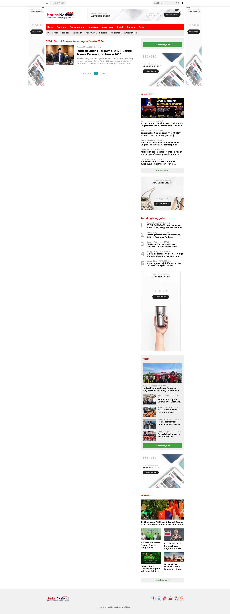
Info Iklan (77, 32)
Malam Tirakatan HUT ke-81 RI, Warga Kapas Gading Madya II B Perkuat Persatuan (165, 255)
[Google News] (176, 598)
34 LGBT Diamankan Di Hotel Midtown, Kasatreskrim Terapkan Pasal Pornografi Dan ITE (170, 410)
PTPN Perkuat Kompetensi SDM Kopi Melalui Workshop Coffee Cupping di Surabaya (162, 153)
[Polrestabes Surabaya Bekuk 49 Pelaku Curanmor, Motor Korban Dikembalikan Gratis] (149, 436)
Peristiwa (61, 27)
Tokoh (142, 27)
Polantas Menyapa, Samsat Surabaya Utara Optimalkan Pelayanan (170, 423)
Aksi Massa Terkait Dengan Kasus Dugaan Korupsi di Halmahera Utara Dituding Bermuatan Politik (174, 546)
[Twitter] (159, 598)
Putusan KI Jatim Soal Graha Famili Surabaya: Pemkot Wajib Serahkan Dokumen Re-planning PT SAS (158, 162)
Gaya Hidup (108, 27)
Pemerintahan (77, 27)
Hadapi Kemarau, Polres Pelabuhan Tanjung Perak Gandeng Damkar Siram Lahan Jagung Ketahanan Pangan (162, 389)
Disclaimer (52, 32)
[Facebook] (153, 598)
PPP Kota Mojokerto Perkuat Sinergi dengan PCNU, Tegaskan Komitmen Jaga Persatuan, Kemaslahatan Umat (150, 545)
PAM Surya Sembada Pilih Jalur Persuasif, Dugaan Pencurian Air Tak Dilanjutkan (161, 143)
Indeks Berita (58, 3)
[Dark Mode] (183, 3)
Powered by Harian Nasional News (115, 607)
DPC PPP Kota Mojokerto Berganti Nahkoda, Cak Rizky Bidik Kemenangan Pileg (150, 568)
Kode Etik (115, 32)
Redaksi (65, 32)
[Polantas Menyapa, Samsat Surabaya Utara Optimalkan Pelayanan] (149, 424)
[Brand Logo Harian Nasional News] (60, 15)
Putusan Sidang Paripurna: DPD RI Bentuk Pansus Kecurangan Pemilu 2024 (104, 52)
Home (50, 27)
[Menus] (47, 3)
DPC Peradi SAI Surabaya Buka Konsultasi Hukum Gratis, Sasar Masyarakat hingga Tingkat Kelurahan (162, 245)
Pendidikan (92, 27)
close (42, 7)
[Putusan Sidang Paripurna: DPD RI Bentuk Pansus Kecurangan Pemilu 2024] (60, 55)
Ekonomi (131, 27)
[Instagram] (165, 598)
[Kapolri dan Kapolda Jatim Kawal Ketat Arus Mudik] (149, 399)
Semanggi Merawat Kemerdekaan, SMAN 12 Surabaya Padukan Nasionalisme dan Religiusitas (164, 236)
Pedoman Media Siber (96, 32)
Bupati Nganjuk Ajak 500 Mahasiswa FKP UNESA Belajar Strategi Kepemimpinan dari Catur (164, 264)
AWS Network (130, 32)
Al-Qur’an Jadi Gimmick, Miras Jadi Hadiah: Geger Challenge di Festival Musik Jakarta (162, 124)
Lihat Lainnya (161, 170)
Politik (120, 27)
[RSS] (182, 598)
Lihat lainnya (161, 44)
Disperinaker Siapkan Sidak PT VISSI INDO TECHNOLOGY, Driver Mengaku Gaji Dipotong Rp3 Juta (161, 134)
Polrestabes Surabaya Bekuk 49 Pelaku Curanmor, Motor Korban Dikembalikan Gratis (169, 435)
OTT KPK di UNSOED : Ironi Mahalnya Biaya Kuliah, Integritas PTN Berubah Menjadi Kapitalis (164, 226)
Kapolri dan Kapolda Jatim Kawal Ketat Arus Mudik (169, 400)
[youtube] (170, 598)
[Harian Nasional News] (58, 598)
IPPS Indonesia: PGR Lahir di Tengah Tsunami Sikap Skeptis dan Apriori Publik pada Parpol (162, 523)
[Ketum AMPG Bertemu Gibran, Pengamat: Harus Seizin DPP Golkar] (174, 557)
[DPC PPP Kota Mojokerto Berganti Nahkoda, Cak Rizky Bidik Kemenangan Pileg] (151, 558)
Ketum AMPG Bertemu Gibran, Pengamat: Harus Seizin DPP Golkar (172, 566)
